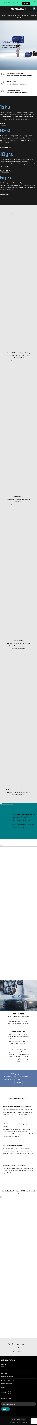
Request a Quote (6, 1384)
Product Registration (8, 1380)
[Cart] (34, 8)
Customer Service (7, 1377)
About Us (4, 1370)
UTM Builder (17, 1351)
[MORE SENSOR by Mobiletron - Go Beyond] (18, 9)
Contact (4, 1373)
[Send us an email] (6, 1392)
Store (3, 1387)
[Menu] (2, 8)
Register (26, 3)
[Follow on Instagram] (3, 1392)
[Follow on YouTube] (9, 1392)
